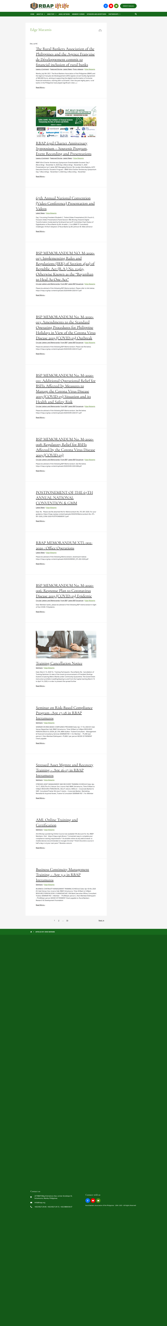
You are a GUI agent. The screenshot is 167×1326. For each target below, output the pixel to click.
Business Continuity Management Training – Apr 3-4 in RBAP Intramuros (62, 874)
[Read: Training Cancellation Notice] (66, 644)
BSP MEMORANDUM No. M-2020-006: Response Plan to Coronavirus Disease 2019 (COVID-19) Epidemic (65, 590)
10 (67, 920)
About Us (40, 14)
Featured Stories (56, 69)
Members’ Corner (78, 14)
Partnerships (113, 14)
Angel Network (64, 14)
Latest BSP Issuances (75, 284)
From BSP (63, 284)
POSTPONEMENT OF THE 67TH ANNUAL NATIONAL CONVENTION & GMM (64, 497)
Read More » (40, 87)
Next (101, 920)
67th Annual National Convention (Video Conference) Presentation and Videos (65, 203)
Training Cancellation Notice (59, 663)
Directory (51, 14)
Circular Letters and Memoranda (48, 284)
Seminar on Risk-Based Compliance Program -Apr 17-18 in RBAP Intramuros (64, 713)
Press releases (78, 69)
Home (32, 14)
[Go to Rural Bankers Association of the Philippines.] (31, 932)
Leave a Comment (42, 69)
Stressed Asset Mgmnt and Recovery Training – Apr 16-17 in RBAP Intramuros (64, 770)
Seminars (39, 668)
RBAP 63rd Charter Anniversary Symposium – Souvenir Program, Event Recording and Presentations (63, 148)
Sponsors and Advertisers (96, 14)
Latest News (67, 69)
